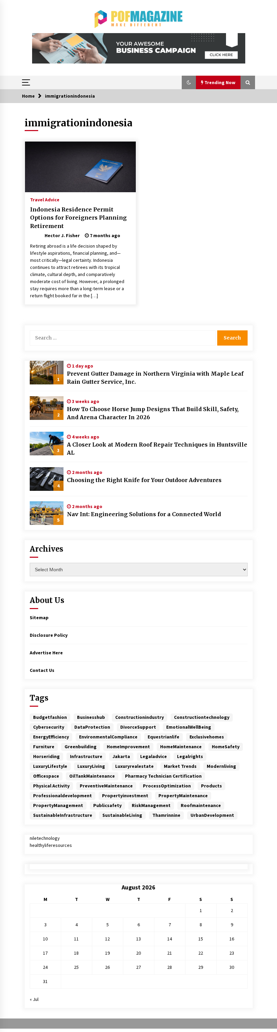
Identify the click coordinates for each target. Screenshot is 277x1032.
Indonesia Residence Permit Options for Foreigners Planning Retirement (78, 217)
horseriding (46, 756)
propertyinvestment (125, 795)
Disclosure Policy (49, 635)
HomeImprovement (128, 747)
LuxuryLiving (91, 766)
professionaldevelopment (62, 795)
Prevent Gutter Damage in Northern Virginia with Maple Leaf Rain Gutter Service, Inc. (155, 377)
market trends (180, 766)
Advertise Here (46, 653)
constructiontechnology (201, 717)
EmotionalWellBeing (188, 727)
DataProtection (92, 727)
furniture (43, 747)
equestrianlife (163, 737)
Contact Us (42, 670)
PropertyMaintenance (183, 795)
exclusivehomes (207, 737)
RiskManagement (151, 805)
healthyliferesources (51, 845)
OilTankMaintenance (92, 776)
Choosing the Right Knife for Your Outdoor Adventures (144, 480)
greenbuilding (81, 747)
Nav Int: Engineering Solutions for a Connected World (144, 514)
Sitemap (39, 617)
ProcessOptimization (167, 786)
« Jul (34, 999)
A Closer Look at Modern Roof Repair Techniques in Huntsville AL (157, 448)
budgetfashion (50, 717)
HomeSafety (226, 747)
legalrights (190, 756)
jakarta (121, 756)
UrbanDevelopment (212, 815)
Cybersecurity (48, 727)
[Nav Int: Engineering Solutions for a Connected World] (47, 513)
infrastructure (86, 756)
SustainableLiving (122, 815)
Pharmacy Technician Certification (163, 776)
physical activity (51, 786)
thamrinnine (166, 815)
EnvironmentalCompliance (108, 737)
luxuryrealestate (134, 766)
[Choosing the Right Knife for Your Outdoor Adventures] (47, 479)
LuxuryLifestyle (50, 766)
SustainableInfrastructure (62, 815)
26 (107, 967)
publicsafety (107, 805)
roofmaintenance (201, 805)
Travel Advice (44, 199)
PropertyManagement (58, 805)
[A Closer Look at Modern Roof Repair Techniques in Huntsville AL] (47, 443)
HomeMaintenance (181, 747)
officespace (46, 776)
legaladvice (153, 756)
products (211, 786)
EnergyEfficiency (51, 737)
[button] (189, 82)
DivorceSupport (138, 727)
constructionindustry (139, 717)
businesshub (91, 717)
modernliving (221, 766)
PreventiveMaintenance (106, 786)
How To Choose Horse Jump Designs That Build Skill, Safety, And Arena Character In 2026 (152, 413)
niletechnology (45, 838)
